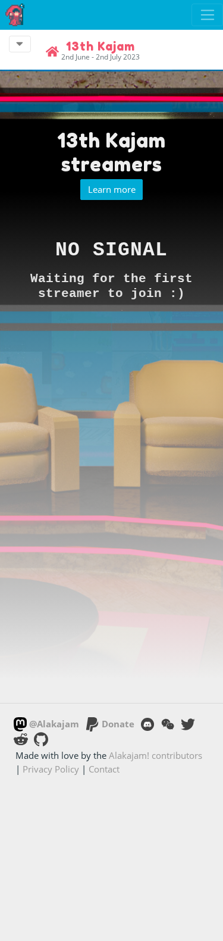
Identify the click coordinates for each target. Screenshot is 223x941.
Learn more (112, 189)
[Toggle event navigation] (20, 44)
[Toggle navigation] (207, 15)
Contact (104, 769)
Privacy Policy (51, 769)
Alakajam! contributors (155, 755)
